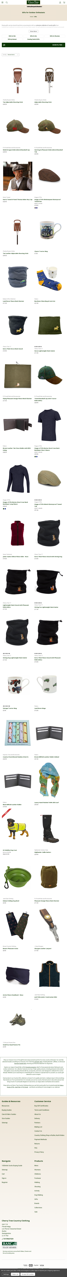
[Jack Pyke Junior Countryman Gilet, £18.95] (49, 974)
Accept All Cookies (28, 1274)
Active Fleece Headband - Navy (13, 995)
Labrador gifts (38, 1061)
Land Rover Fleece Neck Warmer (13, 301)
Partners (37, 1123)
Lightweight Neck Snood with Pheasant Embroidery (16, 606)
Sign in (4, 1178)
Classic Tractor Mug (41, 251)
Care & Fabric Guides (9, 1114)
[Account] (60, 2)
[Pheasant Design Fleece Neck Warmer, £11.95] (49, 877)
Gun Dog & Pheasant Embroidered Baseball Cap (48, 151)
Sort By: (5, 54)
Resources (5, 1106)
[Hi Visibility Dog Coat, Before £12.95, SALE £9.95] (17, 829)
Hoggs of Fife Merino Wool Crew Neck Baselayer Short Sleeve (46, 449)
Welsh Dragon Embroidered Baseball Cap (16, 150)
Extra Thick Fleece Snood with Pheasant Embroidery (47, 659)
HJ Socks (25, 1087)
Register (5, 1182)
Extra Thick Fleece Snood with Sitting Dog (48, 556)
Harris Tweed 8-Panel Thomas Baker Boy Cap (17, 199)
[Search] (7, 2)
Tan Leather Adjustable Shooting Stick (15, 253)
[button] (33, 45)
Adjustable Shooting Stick (43, 102)
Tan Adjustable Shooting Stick (13, 102)
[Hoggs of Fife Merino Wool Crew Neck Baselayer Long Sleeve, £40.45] (17, 479)
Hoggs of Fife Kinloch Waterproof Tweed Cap (48, 505)
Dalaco (61, 1085)
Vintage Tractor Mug (10, 708)
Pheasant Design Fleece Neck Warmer (46, 901)
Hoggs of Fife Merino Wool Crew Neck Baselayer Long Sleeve (15, 503)
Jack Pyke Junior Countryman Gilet (45, 997)
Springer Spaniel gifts (20, 1063)
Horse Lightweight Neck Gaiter (44, 351)
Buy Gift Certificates (41, 1106)
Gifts (36, 1199)
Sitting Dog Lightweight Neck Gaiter (15, 658)
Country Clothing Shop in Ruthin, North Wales (49, 1135)
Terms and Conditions (41, 1110)
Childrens (37, 1174)
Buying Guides (7, 1110)
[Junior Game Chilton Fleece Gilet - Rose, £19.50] (17, 533)
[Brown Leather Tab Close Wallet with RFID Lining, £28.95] (17, 425)
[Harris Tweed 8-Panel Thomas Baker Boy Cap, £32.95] (17, 176)
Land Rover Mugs (40, 708)
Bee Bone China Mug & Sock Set (44, 301)
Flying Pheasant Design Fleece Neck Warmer (17, 398)
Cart (3, 1174)
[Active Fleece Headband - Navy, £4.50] (17, 974)
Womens (37, 1170)
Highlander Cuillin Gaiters (42, 852)
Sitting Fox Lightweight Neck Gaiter (46, 607)
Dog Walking (38, 1195)
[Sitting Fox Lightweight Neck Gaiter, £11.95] (49, 582)
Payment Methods (40, 1139)
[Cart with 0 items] (64, 2)
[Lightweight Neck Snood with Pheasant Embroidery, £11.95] (17, 582)
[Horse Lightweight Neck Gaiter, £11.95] (49, 325)
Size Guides (6, 1118)
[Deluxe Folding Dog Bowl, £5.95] (17, 877)
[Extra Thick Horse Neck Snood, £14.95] (17, 325)
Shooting (37, 1186)
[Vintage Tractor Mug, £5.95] (17, 685)
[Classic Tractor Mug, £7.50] (49, 230)
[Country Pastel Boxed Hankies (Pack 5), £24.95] (17, 733)
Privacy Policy (39, 1152)
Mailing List (38, 1127)
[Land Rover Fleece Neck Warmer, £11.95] (17, 278)
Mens (36, 1165)
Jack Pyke (17, 1087)
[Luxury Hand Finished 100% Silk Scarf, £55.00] (49, 781)
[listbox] (13, 54)
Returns (37, 1144)
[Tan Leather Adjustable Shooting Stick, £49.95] (17, 230)
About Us (37, 1114)
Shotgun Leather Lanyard (42, 948)
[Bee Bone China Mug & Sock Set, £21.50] (49, 278)
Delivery (37, 1118)
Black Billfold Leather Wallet (12, 804)
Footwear (37, 1178)
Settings (6, 1274)
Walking (37, 1182)
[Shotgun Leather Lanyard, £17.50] (49, 925)
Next (65, 6)
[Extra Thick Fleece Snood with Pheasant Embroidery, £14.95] (49, 632)
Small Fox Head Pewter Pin (11, 1045)
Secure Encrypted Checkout (34, 6)
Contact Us (38, 1131)
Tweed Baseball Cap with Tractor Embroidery (45, 399)
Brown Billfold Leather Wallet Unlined (46, 757)
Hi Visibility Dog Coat (10, 850)
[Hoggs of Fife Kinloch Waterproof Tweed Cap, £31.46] (49, 479)
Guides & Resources (11, 1101)
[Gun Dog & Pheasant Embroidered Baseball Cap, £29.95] (49, 126)
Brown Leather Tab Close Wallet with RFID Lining (17, 449)
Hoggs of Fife (10, 1087)
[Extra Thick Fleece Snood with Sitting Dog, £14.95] (49, 533)
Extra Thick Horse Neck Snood (13, 349)
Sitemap (5, 1123)
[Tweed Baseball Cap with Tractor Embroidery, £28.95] (49, 375)
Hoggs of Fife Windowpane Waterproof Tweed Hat (47, 200)
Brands (36, 1203)
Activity (36, 1191)
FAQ (35, 1148)
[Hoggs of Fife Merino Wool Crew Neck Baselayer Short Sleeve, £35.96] (49, 425)
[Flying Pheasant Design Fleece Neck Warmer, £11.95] (17, 375)
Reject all (15, 1274)
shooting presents (31, 1067)
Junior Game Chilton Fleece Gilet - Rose (15, 556)
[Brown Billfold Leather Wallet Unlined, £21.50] (49, 733)
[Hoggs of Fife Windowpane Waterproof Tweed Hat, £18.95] (49, 176)
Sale (35, 1212)
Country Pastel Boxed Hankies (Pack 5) (15, 757)
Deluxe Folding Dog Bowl (11, 901)
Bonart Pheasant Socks (10, 948)
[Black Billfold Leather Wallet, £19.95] (17, 781)
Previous (2, 6)
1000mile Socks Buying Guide (12, 1165)
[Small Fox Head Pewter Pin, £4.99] (17, 1021)
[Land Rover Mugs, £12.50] (49, 685)
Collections (38, 1207)
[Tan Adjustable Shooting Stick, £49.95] (17, 79)
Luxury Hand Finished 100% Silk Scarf (46, 802)
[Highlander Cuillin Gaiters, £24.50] (49, 829)
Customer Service (42, 1101)
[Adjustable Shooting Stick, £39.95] (49, 79)
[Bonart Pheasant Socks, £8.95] (17, 925)
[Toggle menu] (2, 2)
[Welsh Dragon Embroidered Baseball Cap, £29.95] (17, 126)
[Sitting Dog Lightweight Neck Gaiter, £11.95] (17, 632)
